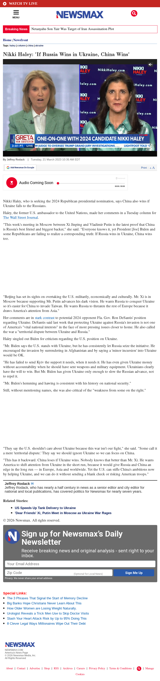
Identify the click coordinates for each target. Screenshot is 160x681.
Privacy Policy (97, 668)
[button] (134, 13)
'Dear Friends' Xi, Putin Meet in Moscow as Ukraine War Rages (63, 513)
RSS (56, 668)
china (30, 45)
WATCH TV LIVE (23, 3)
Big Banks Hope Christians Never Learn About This (44, 603)
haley (13, 45)
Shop (47, 668)
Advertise (34, 668)
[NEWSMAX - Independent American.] (80, 15)
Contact (21, 668)
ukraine (39, 45)
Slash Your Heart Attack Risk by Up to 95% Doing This (47, 618)
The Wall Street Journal (20, 217)
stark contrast (44, 317)
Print (144, 167)
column (21, 45)
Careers (81, 668)
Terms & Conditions (120, 668)
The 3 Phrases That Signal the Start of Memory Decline (47, 598)
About (9, 668)
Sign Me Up (134, 573)
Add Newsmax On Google (22, 167)
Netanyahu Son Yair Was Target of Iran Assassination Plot (72, 28)
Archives (68, 668)
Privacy (9, 578)
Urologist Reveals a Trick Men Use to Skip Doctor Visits (48, 613)
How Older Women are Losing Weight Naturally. (42, 608)
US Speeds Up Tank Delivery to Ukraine (45, 508)
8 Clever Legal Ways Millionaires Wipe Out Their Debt (46, 623)
